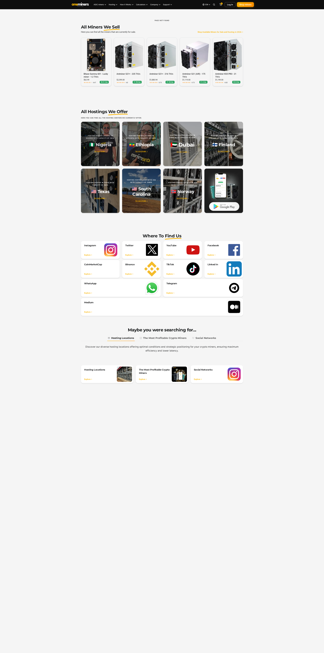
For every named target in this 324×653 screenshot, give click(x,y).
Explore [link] (87, 255)
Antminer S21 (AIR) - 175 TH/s (193, 75)
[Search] (214, 4)
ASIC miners (99, 4)
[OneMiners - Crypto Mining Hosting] (80, 4)
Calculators (140, 4)
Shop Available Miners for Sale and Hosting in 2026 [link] (219, 32)
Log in (230, 4)
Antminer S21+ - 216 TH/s (161, 74)
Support (166, 4)
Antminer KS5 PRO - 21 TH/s (225, 75)
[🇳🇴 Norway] (182, 191)
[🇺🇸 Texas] (100, 191)
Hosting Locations (122, 338)
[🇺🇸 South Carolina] (141, 191)
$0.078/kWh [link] (182, 199)
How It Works (125, 4)
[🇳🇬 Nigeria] (100, 144)
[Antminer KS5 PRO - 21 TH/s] (228, 55)
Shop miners (245, 4)
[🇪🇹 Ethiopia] (141, 144)
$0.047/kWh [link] (99, 152)
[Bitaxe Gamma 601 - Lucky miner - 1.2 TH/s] (96, 55)
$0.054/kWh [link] (140, 152)
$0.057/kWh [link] (182, 152)
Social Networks (206, 338)
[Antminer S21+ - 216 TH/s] (162, 55)
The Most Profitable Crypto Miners (164, 338)
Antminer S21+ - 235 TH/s (128, 74)
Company (154, 4)
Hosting (112, 4)
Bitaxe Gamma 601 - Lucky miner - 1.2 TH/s (96, 75)
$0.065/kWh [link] (223, 152)
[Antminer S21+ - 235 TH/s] (129, 55)
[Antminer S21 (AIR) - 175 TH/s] (195, 55)
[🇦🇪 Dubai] (182, 144)
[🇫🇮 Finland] (223, 144)
